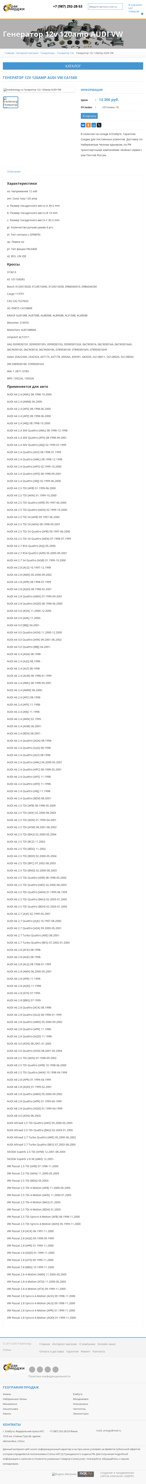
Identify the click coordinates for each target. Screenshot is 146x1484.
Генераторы (47, 53)
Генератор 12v (65, 53)
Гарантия (72, 1351)
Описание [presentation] (14, 171)
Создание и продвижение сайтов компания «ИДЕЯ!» (117, 1474)
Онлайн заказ (107, 1344)
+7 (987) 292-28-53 (67, 6)
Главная (9, 53)
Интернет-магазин (27, 53)
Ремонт (85, 1351)
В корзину (89, 116)
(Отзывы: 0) (110, 107)
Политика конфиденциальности (49, 1376)
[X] (99, 125)
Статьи (7, 1350)
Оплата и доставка (51, 1351)
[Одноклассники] (88, 125)
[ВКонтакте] (83, 125)
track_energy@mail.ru (108, 1430)
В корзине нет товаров (135, 8)
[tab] (14, 171)
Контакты (99, 1351)
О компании (87, 1344)
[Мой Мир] (93, 125)
